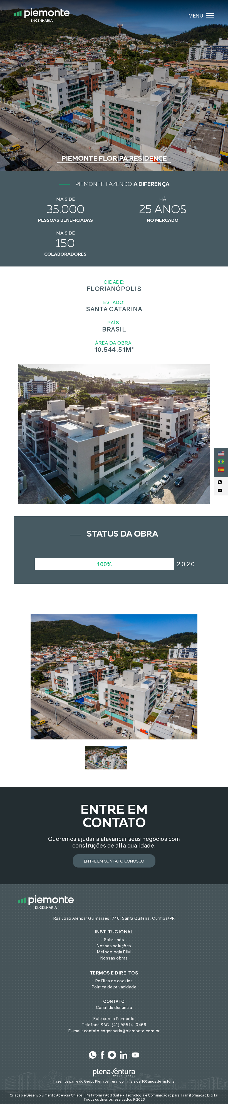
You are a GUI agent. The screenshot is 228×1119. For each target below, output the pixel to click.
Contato (114, 1001)
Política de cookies (114, 980)
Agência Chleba (69, 1095)
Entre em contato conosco (114, 861)
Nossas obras (114, 958)
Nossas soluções (114, 945)
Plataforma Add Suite (104, 1095)
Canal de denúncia (114, 1007)
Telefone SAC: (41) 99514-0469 (114, 1024)
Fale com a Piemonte (114, 1018)
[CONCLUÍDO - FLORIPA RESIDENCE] (114, 676)
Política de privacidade (114, 987)
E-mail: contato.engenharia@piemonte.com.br (114, 1030)
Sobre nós (114, 939)
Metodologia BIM (114, 951)
